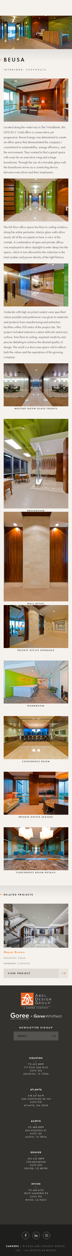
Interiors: (15, 69)
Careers (12, 1246)
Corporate (36, 69)
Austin (36, 1121)
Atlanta (36, 1089)
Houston (36, 1058)
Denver (36, 1152)
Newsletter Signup (36, 1027)
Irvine (36, 1183)
